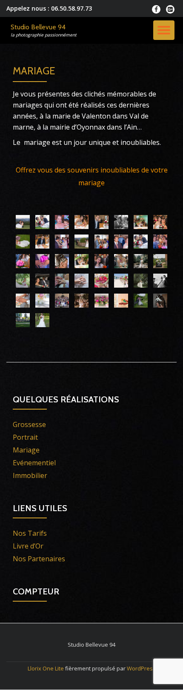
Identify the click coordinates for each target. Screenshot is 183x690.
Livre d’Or (28, 546)
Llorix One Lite (46, 668)
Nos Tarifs (30, 533)
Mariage (26, 450)
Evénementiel (34, 462)
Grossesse (29, 424)
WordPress (141, 668)
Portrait (25, 437)
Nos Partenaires (39, 558)
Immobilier (30, 475)
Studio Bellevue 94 (38, 27)
